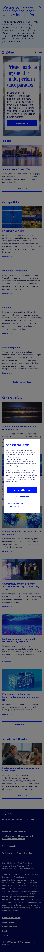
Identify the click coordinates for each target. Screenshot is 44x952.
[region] (22, 476)
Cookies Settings (22, 497)
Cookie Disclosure (13, 506)
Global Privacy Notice (15, 503)
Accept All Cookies (22, 490)
